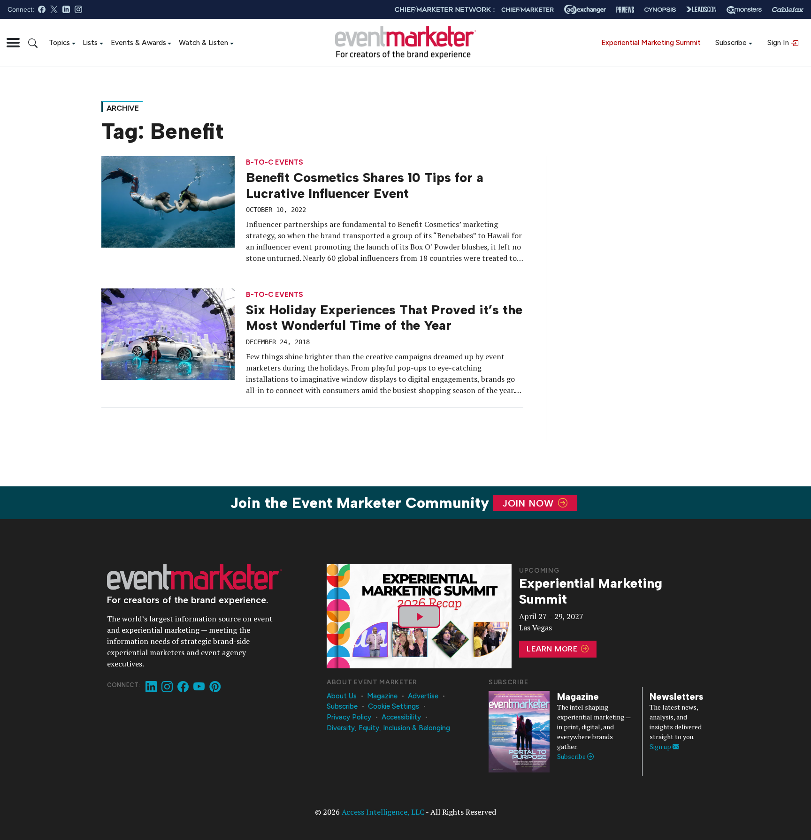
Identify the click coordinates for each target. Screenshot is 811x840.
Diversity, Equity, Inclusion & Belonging (388, 728)
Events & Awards (138, 42)
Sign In (779, 42)
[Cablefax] (787, 9)
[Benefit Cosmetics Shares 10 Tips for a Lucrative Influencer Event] (168, 201)
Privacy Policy (349, 717)
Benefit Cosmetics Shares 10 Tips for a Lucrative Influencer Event (364, 185)
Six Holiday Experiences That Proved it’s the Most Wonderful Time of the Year (384, 317)
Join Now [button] (529, 502)
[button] (13, 42)
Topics (59, 42)
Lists (90, 42)
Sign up (661, 746)
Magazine (382, 696)
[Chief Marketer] (527, 9)
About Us (342, 696)
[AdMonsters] (744, 10)
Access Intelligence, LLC (383, 812)
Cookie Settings (393, 706)
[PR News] (625, 10)
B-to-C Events (274, 162)
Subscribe (731, 42)
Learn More (553, 648)
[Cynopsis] (660, 10)
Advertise (423, 696)
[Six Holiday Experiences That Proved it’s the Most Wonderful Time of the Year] (168, 333)
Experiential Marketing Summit (651, 42)
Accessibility (401, 717)
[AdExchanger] (585, 9)
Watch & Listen (203, 42)
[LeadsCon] (701, 9)
